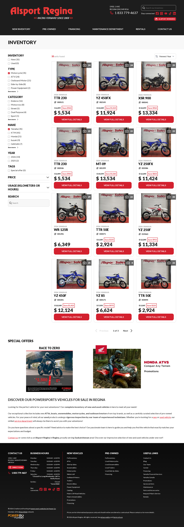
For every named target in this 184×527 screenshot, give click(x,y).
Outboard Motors (73, 477)
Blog (145, 461)
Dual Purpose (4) (18, 112)
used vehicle (165, 417)
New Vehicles (75, 453)
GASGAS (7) (16, 144)
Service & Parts (148, 484)
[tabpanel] (45, 471)
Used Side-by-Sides (112, 471)
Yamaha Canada (149, 477)
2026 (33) (15, 157)
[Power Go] (32, 516)
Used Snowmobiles (112, 464)
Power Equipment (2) (20, 88)
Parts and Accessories (151, 490)
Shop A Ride (23, 512)
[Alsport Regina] (41, 13)
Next (125, 330)
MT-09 (101, 164)
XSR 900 (144, 98)
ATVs (69, 461)
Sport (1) (15, 116)
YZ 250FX (145, 164)
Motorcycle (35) (18, 73)
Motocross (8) (17, 104)
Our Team (147, 464)
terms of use (118, 517)
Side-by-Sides (72, 464)
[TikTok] (170, 13)
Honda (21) (16, 136)
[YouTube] (165, 13)
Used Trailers (110, 468)
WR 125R (61, 230)
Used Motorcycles (111, 461)
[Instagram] (161, 13)
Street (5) (15, 108)
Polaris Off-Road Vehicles (76, 494)
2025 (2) (15, 160)
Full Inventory (72, 458)
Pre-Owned (49, 29)
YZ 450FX (103, 98)
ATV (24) (15, 76)
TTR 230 (60, 98)
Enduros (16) (17, 101)
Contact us (13, 437)
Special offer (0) (18, 170)
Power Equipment (73, 487)
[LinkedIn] (174, 13)
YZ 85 (100, 295)
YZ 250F (144, 230)
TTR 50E (102, 230)
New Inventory (21, 29)
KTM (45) (15, 132)
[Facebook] (157, 13)
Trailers (69, 481)
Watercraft (71, 474)
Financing (74, 29)
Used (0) (15, 63)
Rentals (140, 29)
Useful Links (150, 453)
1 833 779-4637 (126, 13)
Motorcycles (71, 471)
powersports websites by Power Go (43, 509)
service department (23, 421)
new (155, 417)
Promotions (71, 500)
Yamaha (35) (16, 129)
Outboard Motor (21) (21, 80)
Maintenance (148, 487)
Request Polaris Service (151, 494)
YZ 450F (60, 295)
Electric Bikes (72, 484)
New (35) (15, 59)
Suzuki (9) (15, 140)
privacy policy (105, 517)
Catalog (69, 490)
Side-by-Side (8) (18, 84)
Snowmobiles (72, 468)
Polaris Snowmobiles (74, 497)
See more (12, 91)
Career (145, 468)
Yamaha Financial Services (152, 474)
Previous (104, 330)
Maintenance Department (108, 29)
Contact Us (165, 29)
